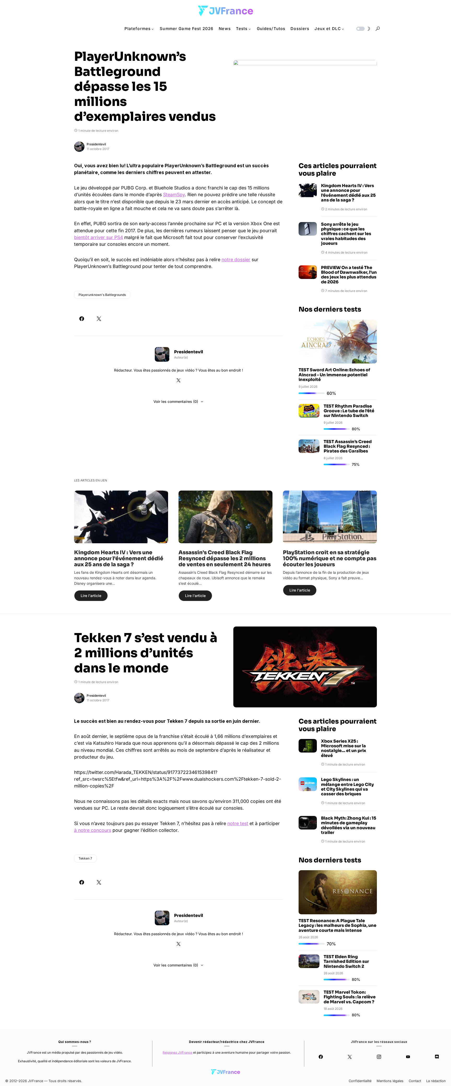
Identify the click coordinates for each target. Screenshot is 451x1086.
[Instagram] (378, 1057)
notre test (237, 823)
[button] (362, 29)
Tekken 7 (85, 858)
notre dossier (236, 259)
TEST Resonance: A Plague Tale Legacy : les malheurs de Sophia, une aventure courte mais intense (337, 925)
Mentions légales (390, 1081)
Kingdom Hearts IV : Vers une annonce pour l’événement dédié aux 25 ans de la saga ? (348, 193)
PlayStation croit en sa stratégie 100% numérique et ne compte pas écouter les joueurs (329, 559)
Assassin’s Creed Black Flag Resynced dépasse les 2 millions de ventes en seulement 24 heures (225, 559)
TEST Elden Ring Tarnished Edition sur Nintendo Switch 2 (346, 961)
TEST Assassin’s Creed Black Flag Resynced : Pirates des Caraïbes (348, 446)
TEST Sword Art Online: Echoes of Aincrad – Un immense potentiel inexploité (334, 374)
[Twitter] (349, 1057)
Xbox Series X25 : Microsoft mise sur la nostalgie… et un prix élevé (343, 748)
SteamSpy (174, 194)
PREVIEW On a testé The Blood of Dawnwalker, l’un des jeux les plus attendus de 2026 (349, 275)
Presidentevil (96, 144)
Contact (415, 1081)
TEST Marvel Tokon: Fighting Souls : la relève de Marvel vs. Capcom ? (350, 997)
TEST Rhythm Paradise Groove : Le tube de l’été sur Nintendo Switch (349, 411)
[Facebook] (320, 1057)
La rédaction (436, 1081)
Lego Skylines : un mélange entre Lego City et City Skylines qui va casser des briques (347, 787)
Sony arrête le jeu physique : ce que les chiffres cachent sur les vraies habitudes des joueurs (346, 234)
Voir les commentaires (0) (175, 401)
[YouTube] (407, 1057)
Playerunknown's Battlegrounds (102, 295)
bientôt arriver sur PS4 (98, 237)
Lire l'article (91, 595)
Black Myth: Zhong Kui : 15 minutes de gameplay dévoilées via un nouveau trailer (348, 825)
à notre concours (92, 830)
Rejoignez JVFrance (177, 1052)
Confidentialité (360, 1081)
